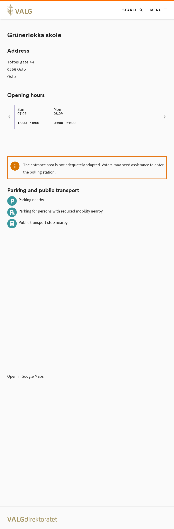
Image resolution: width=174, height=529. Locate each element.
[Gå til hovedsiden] (22, 10)
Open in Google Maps (25, 376)
